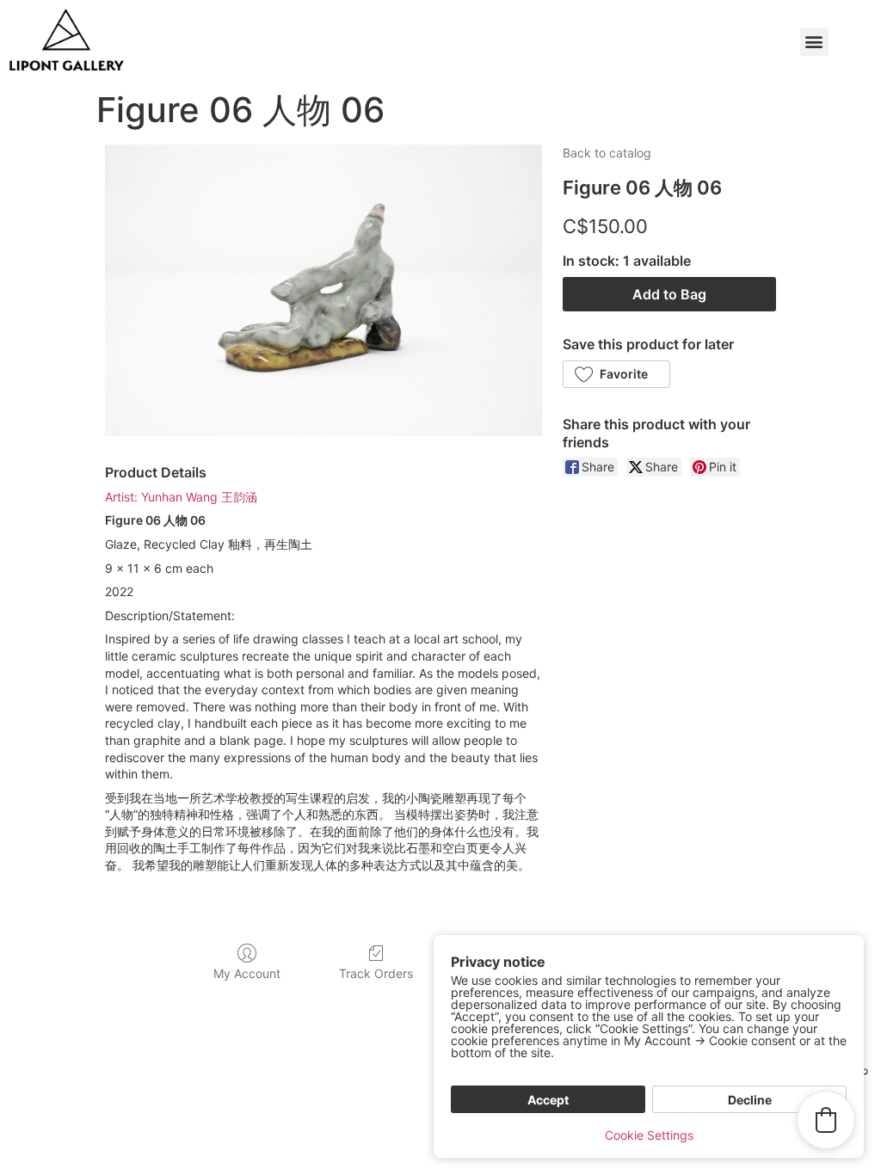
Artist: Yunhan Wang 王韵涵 (181, 496)
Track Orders (376, 973)
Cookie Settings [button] (649, 1135)
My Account (246, 973)
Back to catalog (607, 152)
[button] (814, 42)
